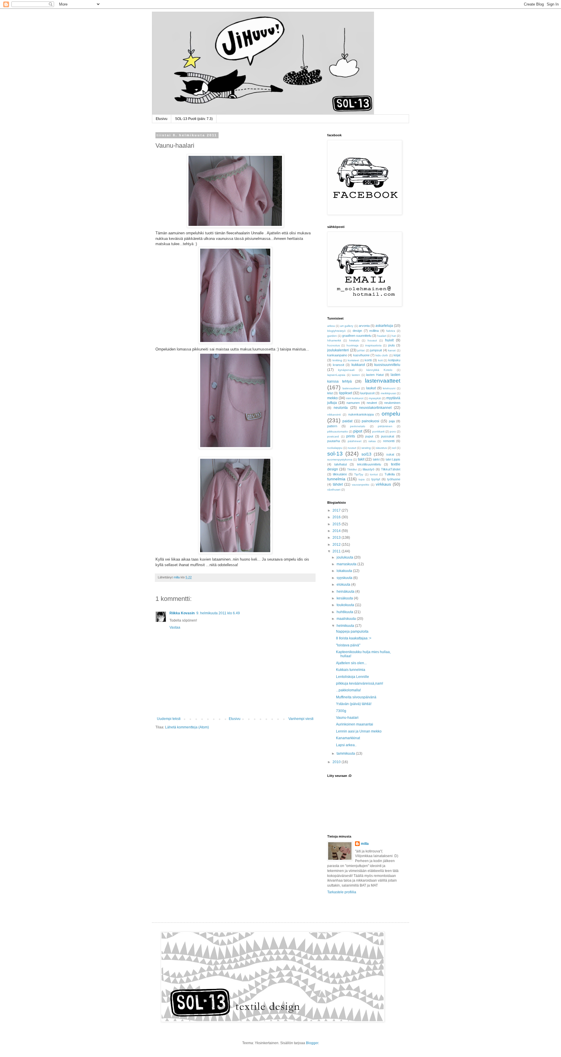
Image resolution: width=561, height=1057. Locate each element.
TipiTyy (358, 474)
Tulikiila (390, 474)
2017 (337, 510)
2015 (337, 524)
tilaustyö (368, 469)
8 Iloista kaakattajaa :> (353, 638)
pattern (332, 426)
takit (361, 459)
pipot (357, 431)
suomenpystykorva (339, 459)
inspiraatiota (373, 345)
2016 (337, 517)
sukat (390, 454)
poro (393, 431)
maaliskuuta (347, 619)
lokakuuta (345, 571)
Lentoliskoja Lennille (352, 677)
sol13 (366, 454)
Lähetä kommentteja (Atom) (187, 727)
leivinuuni (389, 388)
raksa (372, 441)
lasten (356, 374)
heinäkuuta (346, 591)
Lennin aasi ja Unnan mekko (359, 731)
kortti (368, 360)
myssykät (375, 398)
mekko (332, 398)
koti (380, 360)
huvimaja (353, 345)
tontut (374, 474)
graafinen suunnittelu (356, 335)
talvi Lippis (393, 459)
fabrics (390, 330)
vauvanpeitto (360, 484)
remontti (388, 441)
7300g (341, 711)
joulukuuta (345, 557)
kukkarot (358, 365)
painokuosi (370, 421)
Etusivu (161, 119)
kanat (392, 350)
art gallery (346, 325)
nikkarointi (334, 414)
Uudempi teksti (169, 719)
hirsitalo (354, 340)
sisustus (381, 447)
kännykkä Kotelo (379, 369)
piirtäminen (385, 426)
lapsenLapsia (336, 374)
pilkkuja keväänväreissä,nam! (359, 683)
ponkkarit (378, 431)
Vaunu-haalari (347, 718)
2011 (337, 551)
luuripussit (367, 393)
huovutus (333, 345)
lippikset (345, 393)
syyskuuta (345, 578)
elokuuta (344, 584)
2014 (337, 531)
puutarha (333, 441)
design (357, 330)
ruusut (352, 447)
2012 (337, 545)
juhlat (361, 350)
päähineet (354, 441)
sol (394, 447)
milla (365, 844)
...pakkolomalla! (348, 690)
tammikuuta (346, 753)
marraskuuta (347, 564)
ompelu (391, 414)
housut (372, 340)
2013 (337, 538)
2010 (337, 762)
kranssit (338, 365)
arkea (331, 325)
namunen (353, 402)
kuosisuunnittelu (387, 365)
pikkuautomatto (337, 431)
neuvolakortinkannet (375, 408)
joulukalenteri (338, 350)
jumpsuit (376, 350)
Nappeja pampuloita (352, 631)
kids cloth (381, 355)
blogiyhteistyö (336, 330)
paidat (347, 421)
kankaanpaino (337, 355)
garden (332, 335)
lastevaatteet (351, 388)
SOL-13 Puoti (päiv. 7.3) (194, 119)
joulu (391, 345)
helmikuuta (346, 626)
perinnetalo (357, 426)
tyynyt (375, 479)
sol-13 (335, 454)
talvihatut (340, 464)
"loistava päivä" (348, 645)
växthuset (333, 489)
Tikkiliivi (352, 469)
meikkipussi (388, 393)
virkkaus (383, 484)
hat (394, 335)
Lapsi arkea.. (346, 745)
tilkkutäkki (340, 474)
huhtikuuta (345, 612)
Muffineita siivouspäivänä (356, 697)
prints (350, 436)
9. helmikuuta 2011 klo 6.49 (218, 613)
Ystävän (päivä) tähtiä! (353, 704)
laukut (371, 388)
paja (392, 421)
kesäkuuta (345, 598)
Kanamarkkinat (348, 738)
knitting (337, 360)
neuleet (372, 402)
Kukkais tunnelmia (350, 670)
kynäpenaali (346, 369)
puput (369, 436)
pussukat (387, 436)
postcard (333, 436)
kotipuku (394, 360)
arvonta (364, 325)
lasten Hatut (375, 374)
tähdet (338, 484)
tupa (362, 479)
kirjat (397, 355)
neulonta (341, 408)
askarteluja (384, 326)
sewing (366, 447)
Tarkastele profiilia (341, 892)
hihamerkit (334, 340)
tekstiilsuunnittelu (369, 464)
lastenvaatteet (382, 381)
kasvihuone (361, 355)
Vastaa (174, 627)
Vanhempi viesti (301, 719)
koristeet (353, 360)
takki (376, 459)
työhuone (393, 479)
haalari (381, 335)
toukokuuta (346, 605)
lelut (330, 393)
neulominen (392, 402)
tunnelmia (336, 479)
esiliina (374, 330)
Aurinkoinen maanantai (354, 724)
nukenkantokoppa (361, 414)
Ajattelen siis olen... (351, 663)
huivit (389, 340)
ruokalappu (334, 447)
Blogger (312, 1043)
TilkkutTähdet (390, 469)
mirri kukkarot (354, 398)
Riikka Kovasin (182, 613)
